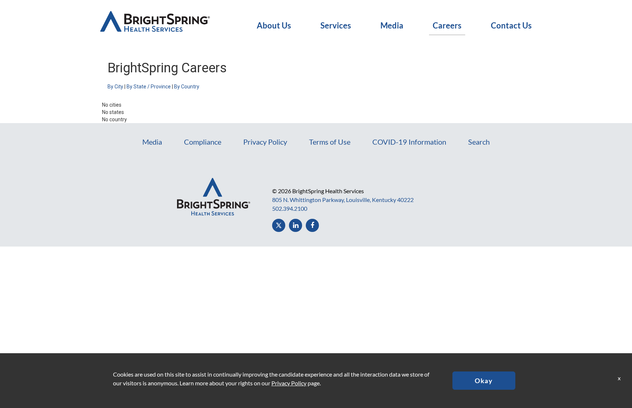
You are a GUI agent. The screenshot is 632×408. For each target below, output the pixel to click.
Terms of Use (329, 141)
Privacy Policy (265, 141)
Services (335, 26)
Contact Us (511, 26)
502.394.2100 (289, 208)
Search (479, 141)
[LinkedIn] (295, 225)
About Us (274, 26)
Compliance (202, 141)
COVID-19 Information (409, 141)
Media (391, 26)
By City (115, 86)
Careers (447, 26)
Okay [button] (484, 381)
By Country (186, 86)
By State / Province (149, 86)
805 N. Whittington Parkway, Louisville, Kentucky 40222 (343, 199)
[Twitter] (278, 225)
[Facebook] (312, 225)
